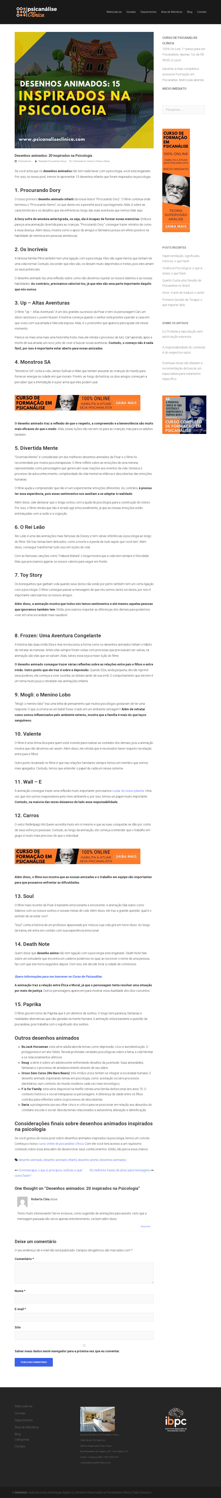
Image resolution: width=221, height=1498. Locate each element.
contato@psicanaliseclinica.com (95, 1462)
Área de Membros (171, 11)
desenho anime (88, 1160)
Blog (189, 11)
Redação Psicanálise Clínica (52, 161)
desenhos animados (112, 1160)
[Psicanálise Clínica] (41, 12)
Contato (201, 11)
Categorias (22, 1439)
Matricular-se (114, 11)
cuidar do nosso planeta (128, 791)
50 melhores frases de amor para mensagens (119, 1170)
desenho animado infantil (60, 1160)
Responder (145, 1226)
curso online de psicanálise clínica (61, 1143)
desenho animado (30, 1160)
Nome (20, 1291)
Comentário (24, 1259)
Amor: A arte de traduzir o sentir (183, 292)
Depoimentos (148, 11)
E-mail (20, 1309)
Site (18, 1327)
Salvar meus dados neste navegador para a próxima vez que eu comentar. (67, 1351)
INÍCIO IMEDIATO (174, 88)
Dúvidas (131, 11)
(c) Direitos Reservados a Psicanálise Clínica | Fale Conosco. (111, 1492)
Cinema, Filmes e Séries (98, 161)
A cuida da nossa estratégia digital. (41, 1492)
